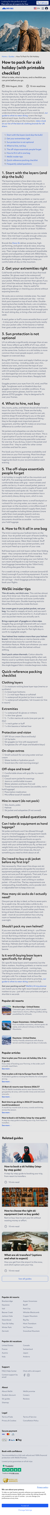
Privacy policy (42, 1487)
